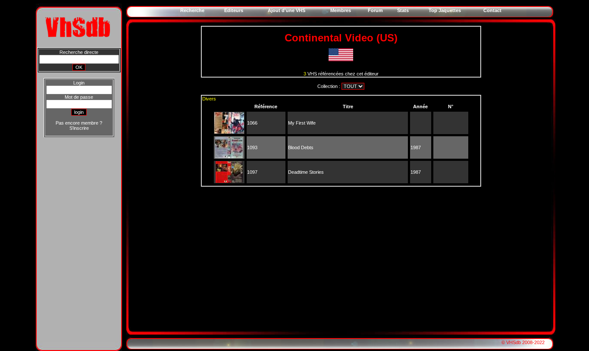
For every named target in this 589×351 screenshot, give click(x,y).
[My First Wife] (229, 132)
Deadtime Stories (306, 172)
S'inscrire (79, 128)
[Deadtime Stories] (229, 181)
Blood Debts (300, 147)
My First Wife (302, 122)
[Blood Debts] (229, 156)
